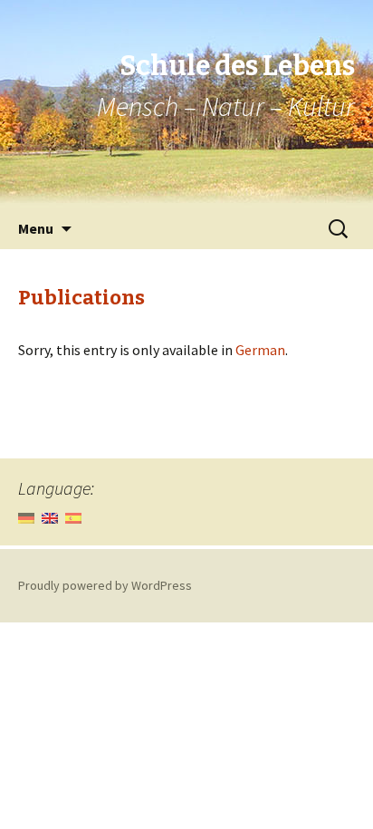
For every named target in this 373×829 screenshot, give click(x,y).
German (260, 350)
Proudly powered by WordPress (105, 585)
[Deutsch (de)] (26, 517)
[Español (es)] (73, 517)
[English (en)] (50, 517)
